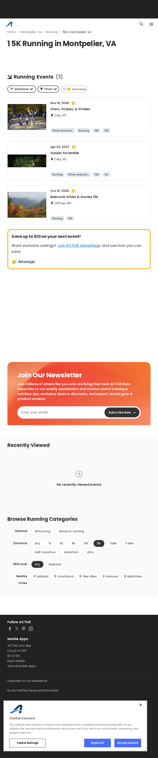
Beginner (55, 564)
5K (61, 543)
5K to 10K (13, 656)
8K (73, 543)
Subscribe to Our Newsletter (27, 681)
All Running (42, 531)
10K (86, 543)
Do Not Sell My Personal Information (32, 690)
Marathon (71, 552)
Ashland (42, 576)
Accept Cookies (127, 743)
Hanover (112, 576)
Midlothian (134, 576)
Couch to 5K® (17, 651)
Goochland (65, 576)
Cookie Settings (27, 743)
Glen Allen (90, 576)
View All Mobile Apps (21, 666)
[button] (48, 89)
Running (52, 32)
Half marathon (45, 552)
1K (50, 543)
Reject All (97, 743)
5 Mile (129, 543)
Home (11, 32)
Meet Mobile (16, 661)
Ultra (90, 552)
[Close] (140, 704)
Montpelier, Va (31, 32)
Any (37, 543)
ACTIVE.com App (19, 645)
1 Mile (113, 543)
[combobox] (21, 89)
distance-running (71, 531)
